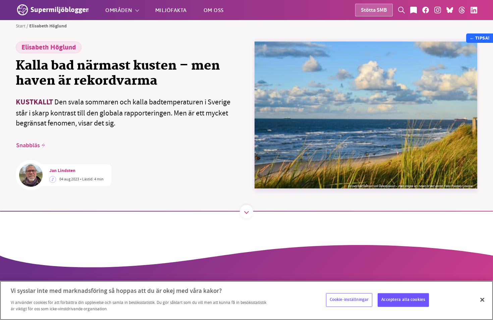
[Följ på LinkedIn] (474, 10)
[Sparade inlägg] (413, 10)
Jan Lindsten (62, 171)
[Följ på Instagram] (437, 10)
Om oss (214, 9)
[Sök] (401, 10)
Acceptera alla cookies (403, 299)
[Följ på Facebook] (425, 10)
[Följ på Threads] (461, 10)
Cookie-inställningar (349, 299)
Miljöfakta (171, 9)
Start (20, 26)
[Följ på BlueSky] (449, 10)
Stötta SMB (374, 10)
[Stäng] (482, 299)
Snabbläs (28, 145)
